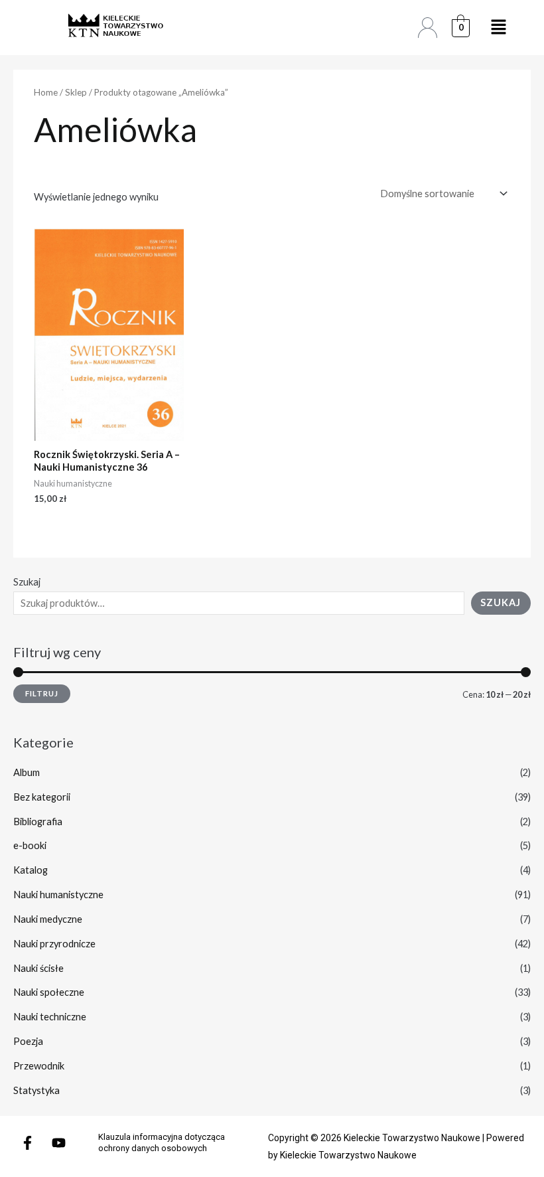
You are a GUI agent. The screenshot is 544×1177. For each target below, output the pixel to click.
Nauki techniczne (49, 1016)
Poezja (28, 1041)
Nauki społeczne (48, 992)
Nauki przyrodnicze (54, 943)
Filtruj (41, 693)
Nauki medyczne (47, 919)
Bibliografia (37, 821)
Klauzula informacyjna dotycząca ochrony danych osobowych (161, 1142)
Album (26, 772)
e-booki (29, 845)
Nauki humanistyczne (58, 894)
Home (46, 92)
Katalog (30, 870)
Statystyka (36, 1090)
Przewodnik (38, 1065)
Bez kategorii (41, 797)
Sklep (76, 92)
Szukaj (26, 582)
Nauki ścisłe (38, 968)
